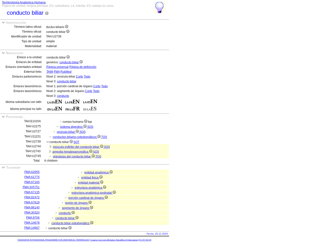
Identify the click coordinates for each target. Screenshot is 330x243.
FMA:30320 (32, 212)
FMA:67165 (32, 182)
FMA (57, 71)
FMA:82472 (32, 197)
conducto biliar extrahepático (70, 223)
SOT (76, 142)
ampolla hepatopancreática (70, 151)
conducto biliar (69, 62)
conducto (63, 96)
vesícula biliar (66, 132)
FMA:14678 (32, 222)
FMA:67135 (32, 192)
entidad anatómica (96, 172)
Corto (79, 76)
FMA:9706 (33, 217)
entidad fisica (90, 177)
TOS (104, 137)
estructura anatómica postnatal (92, 192)
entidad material (89, 182)
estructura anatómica (89, 187)
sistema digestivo (71, 127)
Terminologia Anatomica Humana (24, 2)
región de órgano (76, 203)
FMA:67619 (32, 202)
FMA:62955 (32, 172)
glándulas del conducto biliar (72, 156)
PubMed (66, 71)
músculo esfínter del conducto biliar (76, 147)
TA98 (49, 71)
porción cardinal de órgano (86, 198)
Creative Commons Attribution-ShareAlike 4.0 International (114, 240)
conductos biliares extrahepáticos (75, 137)
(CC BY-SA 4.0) (144, 240)
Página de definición (82, 67)
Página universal (57, 67)
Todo (87, 76)
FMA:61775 (32, 177)
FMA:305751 (31, 187)
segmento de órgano (76, 208)
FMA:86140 (32, 207)
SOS (90, 127)
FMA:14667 (32, 227)
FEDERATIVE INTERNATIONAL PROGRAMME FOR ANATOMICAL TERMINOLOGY (54, 240)
